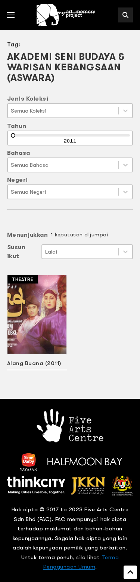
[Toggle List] (125, 110)
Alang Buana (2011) (34, 363)
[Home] (66, 15)
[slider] (13, 135)
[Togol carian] (125, 14)
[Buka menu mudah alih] (11, 15)
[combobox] (63, 110)
